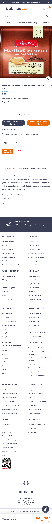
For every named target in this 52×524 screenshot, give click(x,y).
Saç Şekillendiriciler (34, 295)
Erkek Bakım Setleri (34, 299)
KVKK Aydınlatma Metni (10, 444)
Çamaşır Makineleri (8, 253)
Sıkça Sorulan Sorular (9, 451)
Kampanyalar (33, 436)
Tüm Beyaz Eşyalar (8, 242)
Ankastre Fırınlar (33, 245)
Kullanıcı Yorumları (8, 432)
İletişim (4, 428)
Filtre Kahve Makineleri (9, 394)
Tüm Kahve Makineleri (9, 390)
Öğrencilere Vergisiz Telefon (37, 424)
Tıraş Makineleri (33, 288)
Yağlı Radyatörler (34, 321)
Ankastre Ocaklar (34, 249)
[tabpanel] (26, 52)
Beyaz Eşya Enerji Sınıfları (36, 364)
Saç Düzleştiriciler (34, 276)
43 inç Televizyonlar (8, 325)
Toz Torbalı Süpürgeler (35, 394)
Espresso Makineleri (8, 401)
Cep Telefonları (7, 284)
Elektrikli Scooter (7, 299)
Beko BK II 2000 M (34, 337)
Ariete (4, 374)
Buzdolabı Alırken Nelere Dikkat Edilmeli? (39, 359)
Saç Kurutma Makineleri (36, 284)
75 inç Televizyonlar (8, 337)
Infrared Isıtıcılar (33, 329)
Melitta (5, 91)
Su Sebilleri (5, 295)
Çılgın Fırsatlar (33, 428)
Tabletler (5, 292)
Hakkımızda (6, 424)
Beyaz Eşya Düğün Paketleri (11, 265)
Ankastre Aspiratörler (35, 261)
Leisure (4, 370)
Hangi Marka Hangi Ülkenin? (38, 372)
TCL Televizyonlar (7, 317)
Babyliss (4, 350)
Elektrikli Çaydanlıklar (35, 413)
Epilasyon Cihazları (34, 280)
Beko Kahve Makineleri (9, 413)
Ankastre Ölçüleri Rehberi (36, 376)
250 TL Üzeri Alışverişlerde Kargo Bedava (26, 2)
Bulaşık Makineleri (8, 249)
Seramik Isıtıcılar (33, 325)
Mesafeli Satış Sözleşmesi (10, 440)
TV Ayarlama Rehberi (35, 368)
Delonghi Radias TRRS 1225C (38, 333)
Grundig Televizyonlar (9, 321)
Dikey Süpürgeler (34, 390)
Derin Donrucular (7, 261)
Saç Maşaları (32, 292)
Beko (3, 354)
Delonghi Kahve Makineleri (11, 405)
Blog (3, 455)
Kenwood (5, 366)
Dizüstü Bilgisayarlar (8, 288)
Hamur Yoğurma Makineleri (37, 401)
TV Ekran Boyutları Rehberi (37, 348)
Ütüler (30, 397)
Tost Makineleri (33, 405)
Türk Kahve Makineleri (9, 397)
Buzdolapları (6, 245)
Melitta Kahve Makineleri (10, 409)
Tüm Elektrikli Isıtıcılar (35, 313)
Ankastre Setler (33, 242)
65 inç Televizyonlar (8, 333)
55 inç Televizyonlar (8, 329)
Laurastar (5, 358)
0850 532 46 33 (26, 492)
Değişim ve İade (7, 448)
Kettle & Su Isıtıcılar (34, 409)
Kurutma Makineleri (8, 257)
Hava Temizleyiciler (8, 276)
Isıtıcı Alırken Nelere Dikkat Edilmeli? (37, 353)
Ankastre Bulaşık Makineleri (37, 265)
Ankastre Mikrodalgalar (36, 253)
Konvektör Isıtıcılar (34, 317)
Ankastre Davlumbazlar (36, 257)
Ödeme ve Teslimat (8, 436)
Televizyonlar (6, 280)
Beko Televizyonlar (8, 313)
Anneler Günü (33, 432)
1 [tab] (49, 28)
